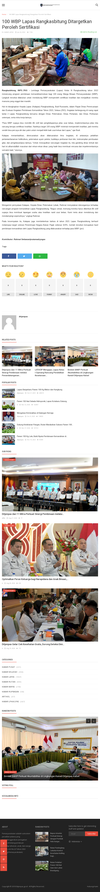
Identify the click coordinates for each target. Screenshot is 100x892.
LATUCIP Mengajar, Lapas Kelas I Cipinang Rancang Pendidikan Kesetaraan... (49, 373)
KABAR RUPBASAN (10, 691)
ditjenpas (23, 316)
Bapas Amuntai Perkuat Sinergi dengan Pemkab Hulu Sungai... (56, 837)
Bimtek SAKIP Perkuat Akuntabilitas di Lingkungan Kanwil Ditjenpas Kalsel (80, 373)
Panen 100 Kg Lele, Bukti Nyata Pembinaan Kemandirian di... (42, 436)
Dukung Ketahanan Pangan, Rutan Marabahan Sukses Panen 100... (45, 424)
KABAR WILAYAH (9, 672)
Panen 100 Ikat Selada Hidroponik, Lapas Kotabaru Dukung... (42, 401)
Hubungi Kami (92, 886)
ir (17, 405)
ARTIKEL (6, 696)
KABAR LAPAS (8, 32)
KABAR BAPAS (8, 686)
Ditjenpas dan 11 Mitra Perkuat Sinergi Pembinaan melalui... (33, 514)
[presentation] (88, 721)
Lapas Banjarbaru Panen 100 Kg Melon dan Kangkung (39, 389)
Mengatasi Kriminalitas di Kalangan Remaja (35, 413)
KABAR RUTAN (8, 681)
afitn (3, 518)
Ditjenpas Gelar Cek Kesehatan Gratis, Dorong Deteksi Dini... (33, 644)
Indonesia (76, 841)
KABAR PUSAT (8, 667)
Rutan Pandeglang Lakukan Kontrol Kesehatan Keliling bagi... (57, 852)
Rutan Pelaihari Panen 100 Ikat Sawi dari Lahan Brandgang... (56, 866)
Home (4, 14)
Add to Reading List (89, 32)
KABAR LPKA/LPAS (10, 701)
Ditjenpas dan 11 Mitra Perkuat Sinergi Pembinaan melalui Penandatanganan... (16, 373)
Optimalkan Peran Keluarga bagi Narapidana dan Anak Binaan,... (35, 579)
